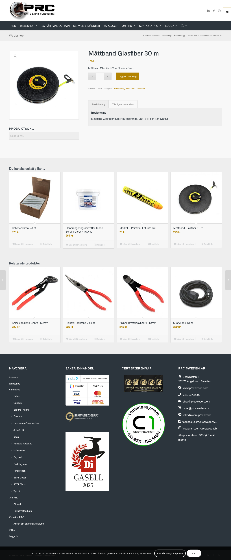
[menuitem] (221, 23)
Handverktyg (119, 88)
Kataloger (110, 26)
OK (194, 553)
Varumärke (14, 389)
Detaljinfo (47, 244)
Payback (18, 457)
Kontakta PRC (148, 26)
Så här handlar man (56, 26)
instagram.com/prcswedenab (199, 428)
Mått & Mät (131, 88)
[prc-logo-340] (32, 10)
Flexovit (18, 416)
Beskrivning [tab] (98, 104)
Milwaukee (19, 450)
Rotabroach (19, 470)
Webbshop (27, 26)
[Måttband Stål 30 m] (228, 280)
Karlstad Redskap (23, 443)
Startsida (13, 377)
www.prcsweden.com (195, 388)
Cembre (18, 402)
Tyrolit (17, 491)
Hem (13, 26)
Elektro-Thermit (21, 409)
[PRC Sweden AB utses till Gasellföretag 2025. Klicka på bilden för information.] (87, 490)
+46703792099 (191, 395)
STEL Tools (20, 484)
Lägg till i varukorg (128, 76)
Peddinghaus (20, 464)
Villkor (12, 530)
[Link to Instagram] (219, 10)
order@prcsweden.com (196, 408)
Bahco (17, 396)
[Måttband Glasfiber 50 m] (3, 280)
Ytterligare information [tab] (123, 104)
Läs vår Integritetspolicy (170, 553)
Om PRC (127, 26)
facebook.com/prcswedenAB (199, 422)
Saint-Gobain (20, 477)
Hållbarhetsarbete (23, 510)
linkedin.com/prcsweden (197, 415)
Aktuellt (17, 504)
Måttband (141, 88)
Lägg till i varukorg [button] (24, 244)
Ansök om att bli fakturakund (29, 523)
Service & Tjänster (86, 26)
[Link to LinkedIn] (208, 10)
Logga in (171, 26)
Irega (16, 436)
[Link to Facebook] (214, 10)
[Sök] (184, 25)
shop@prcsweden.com (196, 401)
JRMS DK (19, 430)
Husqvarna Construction (26, 423)
